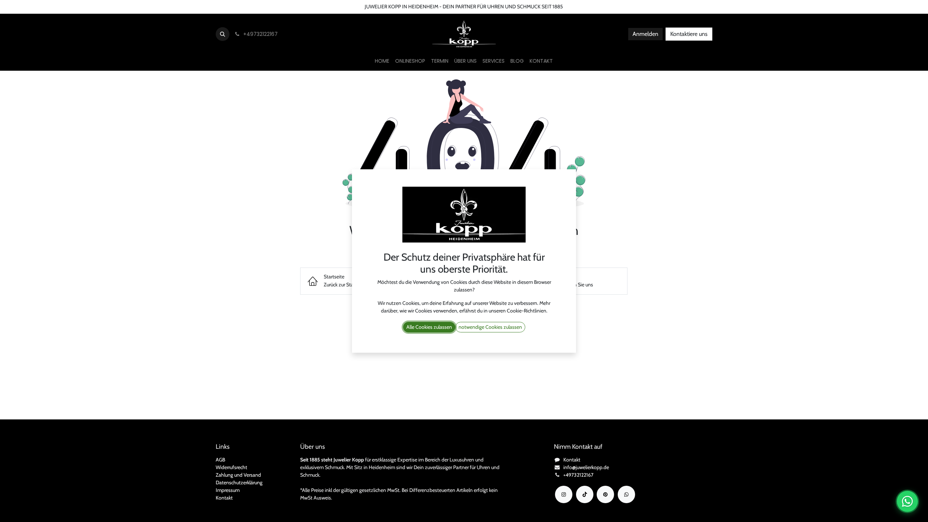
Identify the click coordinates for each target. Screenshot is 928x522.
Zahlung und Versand (238, 475)
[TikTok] (584, 494)
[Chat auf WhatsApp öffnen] (907, 501)
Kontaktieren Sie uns (27, 6)
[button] (222, 34)
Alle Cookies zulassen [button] (429, 327)
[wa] (626, 494)
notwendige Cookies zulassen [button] (490, 327)
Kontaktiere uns (689, 33)
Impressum (228, 490)
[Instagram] (563, 494)
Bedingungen (100, 6)
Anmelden (645, 33)
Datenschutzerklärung (239, 482)
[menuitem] (382, 61)
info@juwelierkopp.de (586, 467)
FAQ (127, 6)
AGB (220, 459)
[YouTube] (605, 494)
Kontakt (224, 497)
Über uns (67, 6)
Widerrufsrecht (231, 467)
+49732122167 (578, 475)
